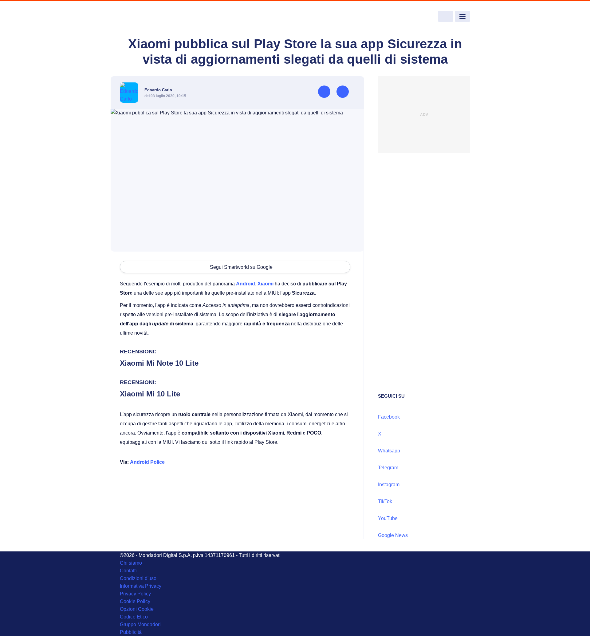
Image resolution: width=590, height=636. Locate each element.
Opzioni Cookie (137, 609)
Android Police (147, 462)
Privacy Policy (135, 593)
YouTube (388, 518)
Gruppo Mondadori (140, 624)
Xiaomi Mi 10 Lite (150, 394)
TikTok (385, 501)
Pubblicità (131, 632)
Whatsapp (389, 450)
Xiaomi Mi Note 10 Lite (159, 363)
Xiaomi (265, 283)
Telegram (388, 467)
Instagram (388, 484)
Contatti (128, 570)
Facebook (389, 416)
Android (245, 283)
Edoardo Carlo (158, 90)
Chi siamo (131, 563)
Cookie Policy (135, 601)
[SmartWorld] (155, 16)
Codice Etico (134, 616)
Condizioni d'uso (138, 578)
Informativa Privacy (140, 586)
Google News (393, 535)
